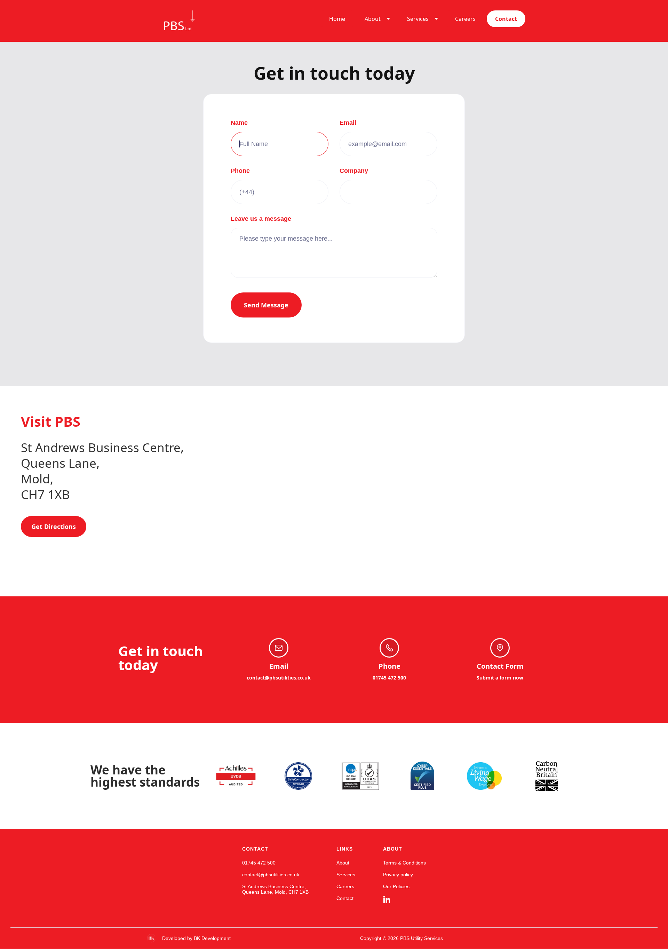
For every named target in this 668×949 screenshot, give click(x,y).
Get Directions (53, 526)
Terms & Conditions (404, 863)
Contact (506, 19)
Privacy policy (398, 874)
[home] (170, 20)
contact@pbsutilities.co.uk (279, 677)
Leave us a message (261, 218)
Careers (465, 19)
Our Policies (396, 886)
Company (354, 170)
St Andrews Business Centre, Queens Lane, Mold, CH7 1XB (275, 889)
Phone (240, 170)
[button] (376, 18)
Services (418, 19)
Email (348, 122)
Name (239, 122)
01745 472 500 (389, 677)
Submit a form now (500, 677)
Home (337, 19)
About (373, 19)
